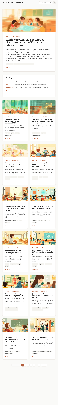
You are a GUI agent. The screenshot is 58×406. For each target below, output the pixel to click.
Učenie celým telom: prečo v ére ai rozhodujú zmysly (15, 295)
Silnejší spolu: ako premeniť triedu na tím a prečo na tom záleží (27, 81)
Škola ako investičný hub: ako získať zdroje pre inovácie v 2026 (14, 121)
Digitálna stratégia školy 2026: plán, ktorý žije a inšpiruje (41, 165)
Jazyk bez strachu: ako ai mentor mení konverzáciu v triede (42, 295)
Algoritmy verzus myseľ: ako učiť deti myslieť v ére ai (42, 207)
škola (7, 84)
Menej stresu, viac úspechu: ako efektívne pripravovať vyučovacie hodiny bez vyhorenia (32, 87)
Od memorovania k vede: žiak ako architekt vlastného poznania (42, 252)
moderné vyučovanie (10, 81)
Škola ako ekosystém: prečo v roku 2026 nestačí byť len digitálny (15, 208)
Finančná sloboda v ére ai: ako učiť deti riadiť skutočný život (26, 90)
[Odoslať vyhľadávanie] (50, 3)
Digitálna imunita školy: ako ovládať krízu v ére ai (42, 338)
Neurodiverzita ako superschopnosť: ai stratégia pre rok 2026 (15, 339)
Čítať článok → (8, 67)
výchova (7, 90)
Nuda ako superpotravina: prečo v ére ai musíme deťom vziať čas (14, 252)
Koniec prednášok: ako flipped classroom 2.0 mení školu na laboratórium (25, 42)
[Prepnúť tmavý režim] (54, 2)
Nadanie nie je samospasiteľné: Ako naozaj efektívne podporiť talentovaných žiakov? (30, 84)
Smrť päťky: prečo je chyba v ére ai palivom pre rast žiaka (42, 120)
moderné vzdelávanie (10, 87)
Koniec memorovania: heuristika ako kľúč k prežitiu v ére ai (13, 165)
